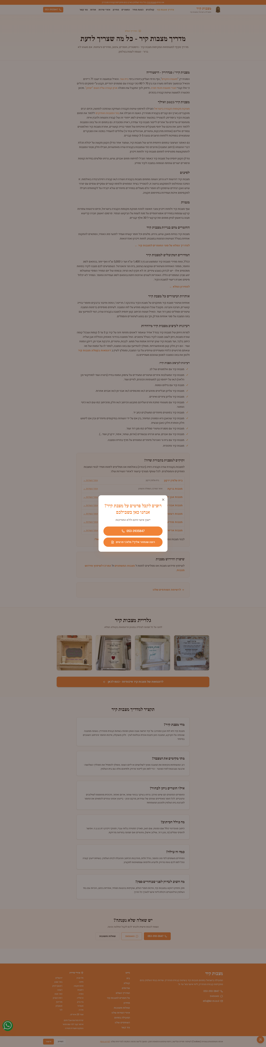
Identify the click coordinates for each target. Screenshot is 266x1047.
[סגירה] (163, 499)
